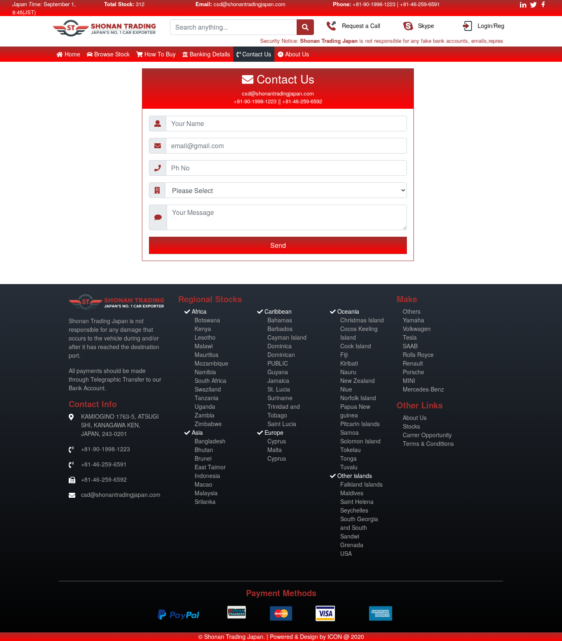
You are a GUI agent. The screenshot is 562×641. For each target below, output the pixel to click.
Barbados (280, 328)
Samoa (349, 432)
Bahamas (279, 320)
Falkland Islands (361, 484)
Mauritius (206, 354)
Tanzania (206, 398)
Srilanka (205, 501)
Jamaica (278, 380)
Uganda (205, 406)
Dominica (279, 346)
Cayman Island (287, 337)
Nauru (348, 372)
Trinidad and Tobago (283, 410)
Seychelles (354, 510)
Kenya (203, 328)
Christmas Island (362, 320)
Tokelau (350, 449)
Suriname (280, 398)
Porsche (413, 372)
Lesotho (205, 337)
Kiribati (349, 363)
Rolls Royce (418, 354)
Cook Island (355, 346)
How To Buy (160, 54)
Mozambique (211, 363)
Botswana (207, 320)
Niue (346, 389)
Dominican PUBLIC (281, 358)
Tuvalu (349, 467)
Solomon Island (360, 441)
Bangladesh (210, 441)
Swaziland (208, 389)
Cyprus (276, 441)
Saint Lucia (281, 424)
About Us (415, 417)
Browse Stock (112, 54)
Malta (274, 449)
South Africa (210, 380)
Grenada (351, 545)
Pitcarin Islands (360, 424)
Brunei (203, 458)
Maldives (351, 493)
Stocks (411, 426)
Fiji (344, 354)
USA (346, 553)
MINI (409, 380)
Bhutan (204, 449)
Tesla (410, 337)
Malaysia (206, 493)
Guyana (277, 372)
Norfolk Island (358, 398)
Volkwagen (417, 328)
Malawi (204, 346)
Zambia (204, 415)
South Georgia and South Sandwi (359, 527)
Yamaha (413, 320)
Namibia (205, 372)
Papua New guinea (355, 410)
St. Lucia (278, 389)
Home (72, 54)
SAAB (410, 346)
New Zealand (357, 380)
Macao (203, 484)
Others (411, 311)
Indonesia (207, 475)
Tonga (348, 458)
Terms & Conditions (428, 443)
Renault (413, 363)
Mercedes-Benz (423, 389)
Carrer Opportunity (427, 435)
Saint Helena (357, 501)
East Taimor (210, 467)
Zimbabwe (208, 424)
